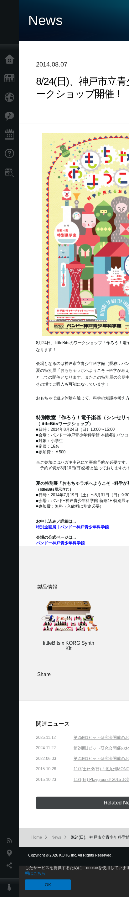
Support (11, 153)
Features (11, 116)
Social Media (11, 865)
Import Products (11, 97)
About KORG (11, 887)
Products (11, 78)
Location (11, 853)
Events (11, 134)
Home (11, 59)
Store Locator (11, 172)
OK (48, 884)
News (11, 840)
